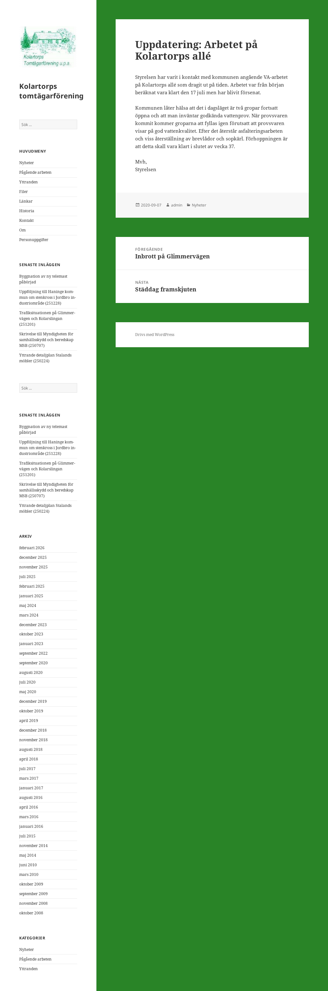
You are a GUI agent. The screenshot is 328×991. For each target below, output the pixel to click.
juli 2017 (27, 768)
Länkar (26, 201)
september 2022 (33, 653)
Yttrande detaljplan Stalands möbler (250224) (45, 358)
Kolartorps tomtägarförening (51, 90)
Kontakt (26, 220)
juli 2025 (27, 576)
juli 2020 (27, 682)
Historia (26, 211)
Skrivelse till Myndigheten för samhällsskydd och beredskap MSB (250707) (46, 339)
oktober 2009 (31, 884)
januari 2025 (31, 596)
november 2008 (33, 903)
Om (22, 230)
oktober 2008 (31, 913)
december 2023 (33, 624)
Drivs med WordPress (154, 334)
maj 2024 (27, 605)
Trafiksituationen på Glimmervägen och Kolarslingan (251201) (47, 318)
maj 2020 (27, 691)
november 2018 (33, 740)
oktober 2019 (31, 711)
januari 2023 (31, 643)
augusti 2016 (31, 797)
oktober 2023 (31, 634)
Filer (23, 191)
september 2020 (33, 663)
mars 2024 (28, 615)
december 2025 (33, 557)
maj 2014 (27, 855)
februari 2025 (32, 586)
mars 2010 (28, 874)
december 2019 (33, 701)
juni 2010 (28, 865)
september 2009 (33, 893)
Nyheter (26, 162)
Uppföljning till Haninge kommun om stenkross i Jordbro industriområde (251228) (47, 297)
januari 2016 (31, 826)
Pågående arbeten (35, 172)
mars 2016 (28, 816)
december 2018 (33, 730)
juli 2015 (27, 836)
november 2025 (33, 567)
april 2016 (28, 807)
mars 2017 (28, 778)
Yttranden (28, 182)
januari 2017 (31, 788)
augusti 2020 (31, 672)
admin (176, 205)
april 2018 (28, 759)
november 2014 (33, 845)
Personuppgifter (33, 239)
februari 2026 (32, 547)
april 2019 (28, 720)
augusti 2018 (31, 749)
